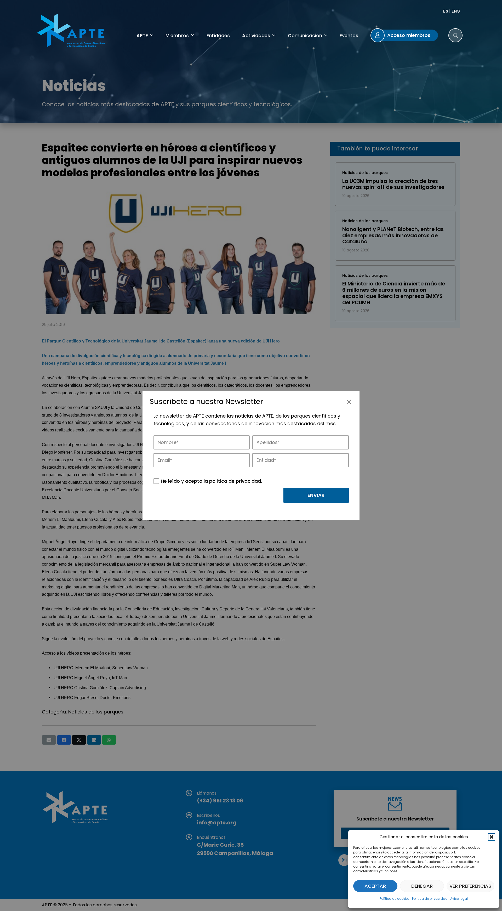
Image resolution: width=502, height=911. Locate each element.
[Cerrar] (349, 401)
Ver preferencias (470, 886)
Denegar (422, 886)
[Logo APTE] (72, 31)
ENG (456, 11)
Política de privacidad (430, 898)
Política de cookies (394, 898)
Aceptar (375, 886)
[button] (491, 837)
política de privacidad (235, 481)
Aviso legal (459, 898)
